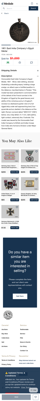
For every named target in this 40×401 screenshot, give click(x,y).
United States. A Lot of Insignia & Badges (8, 194)
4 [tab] (33, 44)
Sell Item (20, 296)
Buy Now (5, 334)
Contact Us (24, 350)
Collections (5, 338)
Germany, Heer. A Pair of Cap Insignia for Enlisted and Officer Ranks (29, 166)
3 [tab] (24, 44)
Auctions (5, 329)
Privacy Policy (6, 364)
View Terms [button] (26, 387)
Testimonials (24, 329)
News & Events (25, 342)
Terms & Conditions (8, 360)
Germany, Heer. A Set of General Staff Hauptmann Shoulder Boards (9, 166)
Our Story (23, 346)
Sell (3, 342)
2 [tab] (15, 44)
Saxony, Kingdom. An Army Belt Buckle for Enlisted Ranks (29, 194)
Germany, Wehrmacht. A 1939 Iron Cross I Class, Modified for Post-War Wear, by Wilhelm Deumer (10, 222)
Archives (4, 346)
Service (22, 334)
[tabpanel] (19, 30)
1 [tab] (6, 44)
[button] (37, 3)
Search (33, 8)
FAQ (21, 338)
